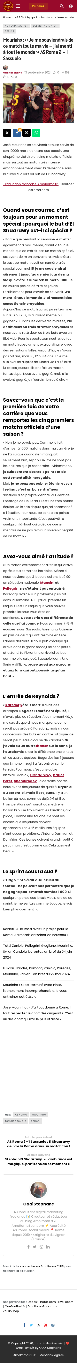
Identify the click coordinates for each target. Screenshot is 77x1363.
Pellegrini (11, 588)
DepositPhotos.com (42, 1302)
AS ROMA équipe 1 (16, 25)
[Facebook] (28, 1247)
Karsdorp (13, 705)
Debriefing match (45, 25)
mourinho (39, 1114)
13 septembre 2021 (37, 72)
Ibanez (42, 746)
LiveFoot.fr (65, 1302)
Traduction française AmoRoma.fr (31, 184)
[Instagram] (41, 1247)
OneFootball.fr (15, 1306)
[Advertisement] (38, 1066)
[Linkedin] (48, 1247)
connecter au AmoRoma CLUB (42, 1266)
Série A (9, 31)
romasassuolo (15, 1121)
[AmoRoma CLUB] (71, 6)
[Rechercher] (62, 6)
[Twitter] (35, 1247)
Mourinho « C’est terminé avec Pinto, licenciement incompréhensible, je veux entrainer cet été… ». (35, 991)
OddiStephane (12, 72)
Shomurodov (25, 781)
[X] (38, 1325)
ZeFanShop (11, 1311)
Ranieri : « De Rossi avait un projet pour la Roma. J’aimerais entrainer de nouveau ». (36, 932)
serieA (35, 1121)
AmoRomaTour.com (42, 1306)
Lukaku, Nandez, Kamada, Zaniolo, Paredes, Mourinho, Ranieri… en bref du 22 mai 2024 (37, 971)
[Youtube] (45, 1325)
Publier (38, 6)
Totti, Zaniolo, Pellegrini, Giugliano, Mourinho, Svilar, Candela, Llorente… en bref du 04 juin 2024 (38, 951)
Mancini (47, 582)
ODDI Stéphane (50, 1348)
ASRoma (21, 1114)
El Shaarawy (40, 775)
